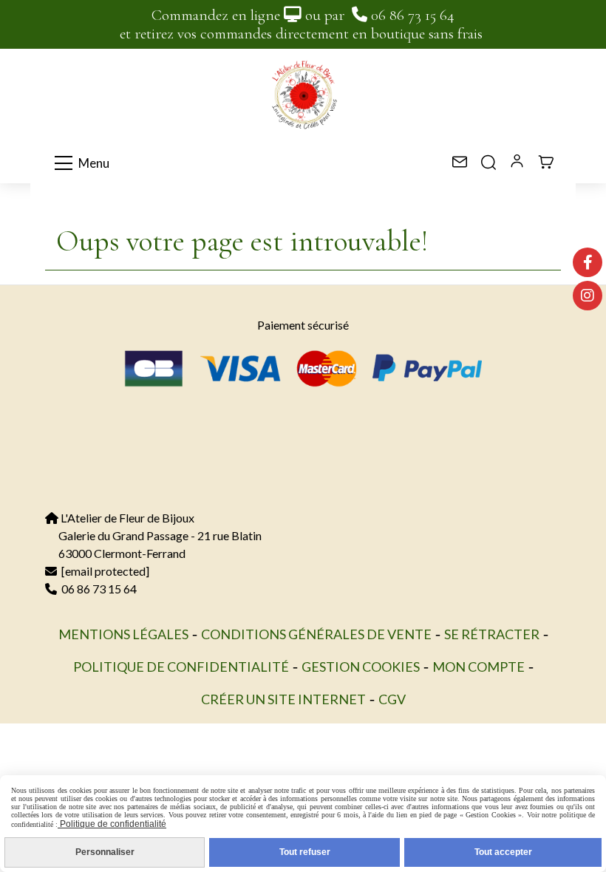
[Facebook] (587, 262)
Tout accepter (503, 852)
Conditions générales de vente (316, 634)
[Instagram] (587, 295)
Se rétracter (491, 634)
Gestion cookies (361, 666)
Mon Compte (478, 666)
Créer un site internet (283, 699)
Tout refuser (304, 852)
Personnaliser (105, 852)
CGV (392, 699)
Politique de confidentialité (181, 666)
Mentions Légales (123, 634)
